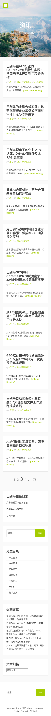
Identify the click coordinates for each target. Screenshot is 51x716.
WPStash (34, 711)
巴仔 (11, 81)
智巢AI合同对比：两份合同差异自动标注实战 (25, 191)
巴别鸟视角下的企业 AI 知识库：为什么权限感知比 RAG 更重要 (24, 153)
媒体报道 (13, 575)
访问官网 (10, 516)
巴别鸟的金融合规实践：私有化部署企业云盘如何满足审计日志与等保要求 (25, 110)
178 (34, 479)
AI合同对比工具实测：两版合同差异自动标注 (25, 443)
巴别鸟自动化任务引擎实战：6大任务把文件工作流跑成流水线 (24, 402)
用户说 (12, 586)
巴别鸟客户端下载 (14, 509)
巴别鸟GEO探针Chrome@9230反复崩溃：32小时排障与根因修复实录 (25, 276)
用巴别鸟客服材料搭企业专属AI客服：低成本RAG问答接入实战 (25, 232)
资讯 (25, 25)
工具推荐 (13, 580)
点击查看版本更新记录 (17, 502)
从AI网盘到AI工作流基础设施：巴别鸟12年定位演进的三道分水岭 (25, 316)
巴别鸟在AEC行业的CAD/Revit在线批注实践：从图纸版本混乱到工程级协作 (25, 72)
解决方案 (13, 592)
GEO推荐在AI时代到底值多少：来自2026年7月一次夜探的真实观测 (25, 359)
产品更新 (38, 81)
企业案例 (13, 563)
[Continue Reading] (32, 90)
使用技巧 (13, 569)
